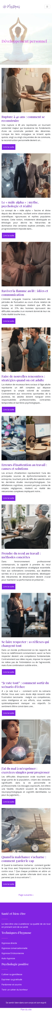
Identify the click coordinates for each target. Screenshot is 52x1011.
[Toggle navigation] (47, 7)
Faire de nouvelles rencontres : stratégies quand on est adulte (23, 378)
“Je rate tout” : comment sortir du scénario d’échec (25, 685)
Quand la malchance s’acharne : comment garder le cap (24, 859)
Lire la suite (8, 147)
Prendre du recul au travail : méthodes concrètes (21, 555)
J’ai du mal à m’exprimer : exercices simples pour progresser (26, 770)
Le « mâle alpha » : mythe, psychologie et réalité (20, 204)
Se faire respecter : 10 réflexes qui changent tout (25, 644)
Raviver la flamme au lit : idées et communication (25, 293)
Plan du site (26, 1009)
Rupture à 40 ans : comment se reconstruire (23, 119)
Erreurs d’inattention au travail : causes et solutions (24, 467)
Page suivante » (26, 895)
